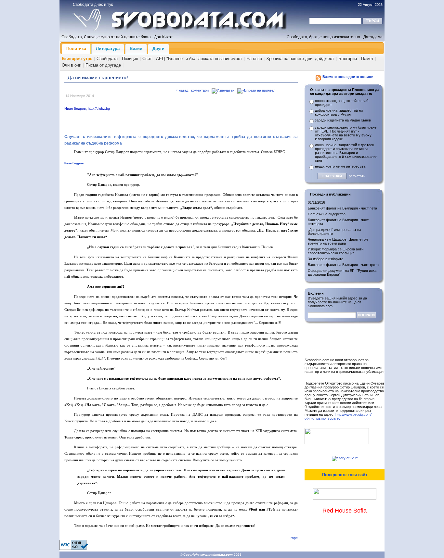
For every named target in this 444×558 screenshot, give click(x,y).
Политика (76, 48)
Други (158, 48)
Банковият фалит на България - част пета (342, 208)
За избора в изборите (325, 259)
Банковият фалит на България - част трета (343, 265)
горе (294, 538)
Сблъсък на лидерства (327, 214)
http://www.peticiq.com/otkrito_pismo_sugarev (338, 416)
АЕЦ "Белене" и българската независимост (199, 58)
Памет (367, 58)
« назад (182, 90)
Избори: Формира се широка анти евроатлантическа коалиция (335, 251)
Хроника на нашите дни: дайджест (300, 58)
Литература (108, 48)
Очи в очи (71, 65)
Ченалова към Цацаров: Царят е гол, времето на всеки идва (338, 241)
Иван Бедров (74, 163)
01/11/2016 (316, 202)
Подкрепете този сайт (344, 474)
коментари (200, 90)
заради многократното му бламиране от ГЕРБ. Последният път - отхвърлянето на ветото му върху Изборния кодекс (345, 133)
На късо (254, 58)
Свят (147, 58)
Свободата (107, 58)
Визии (136, 48)
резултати (357, 176)
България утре (77, 58)
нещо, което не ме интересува (340, 166)
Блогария (347, 58)
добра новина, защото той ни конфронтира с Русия (339, 112)
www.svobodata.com (216, 554)
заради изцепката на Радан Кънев (343, 120)
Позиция (130, 58)
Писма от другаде (103, 65)
